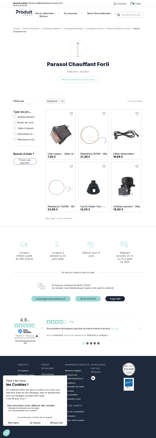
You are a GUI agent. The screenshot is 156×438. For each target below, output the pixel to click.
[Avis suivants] (140, 328)
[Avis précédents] (42, 328)
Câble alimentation (123, 153)
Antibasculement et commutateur (27, 117)
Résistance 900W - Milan (94, 153)
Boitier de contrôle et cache (27, 122)
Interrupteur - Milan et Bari (63, 153)
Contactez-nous (73, 399)
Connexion (70, 416)
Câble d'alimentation (27, 128)
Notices (43, 16)
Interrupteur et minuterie (27, 134)
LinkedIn (93, 378)
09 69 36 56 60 (88, 298)
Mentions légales (73, 370)
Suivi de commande (74, 411)
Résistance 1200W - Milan (62, 206)
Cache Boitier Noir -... (92, 206)
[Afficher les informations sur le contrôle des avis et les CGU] (36, 336)
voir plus (115, 328)
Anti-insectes (47, 374)
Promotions (23, 370)
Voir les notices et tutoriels (78, 79)
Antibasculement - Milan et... (129, 206)
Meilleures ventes (26, 375)
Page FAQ (115, 298)
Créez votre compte (74, 420)
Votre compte (73, 405)
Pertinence (55, 101)
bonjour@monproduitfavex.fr (51, 298)
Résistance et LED (27, 139)
